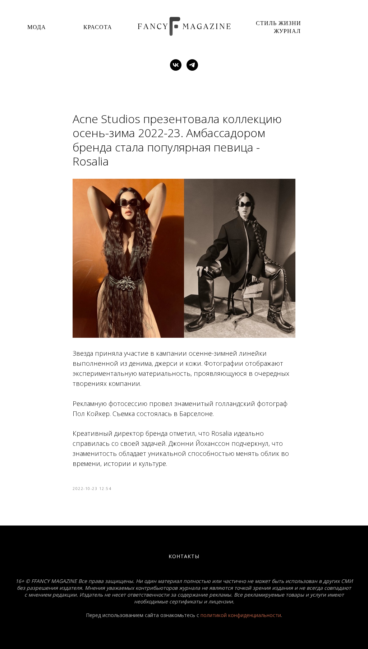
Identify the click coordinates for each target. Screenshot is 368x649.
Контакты (184, 556)
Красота (97, 27)
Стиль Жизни (278, 23)
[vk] (175, 65)
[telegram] (192, 65)
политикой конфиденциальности (241, 615)
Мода (36, 27)
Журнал (287, 30)
